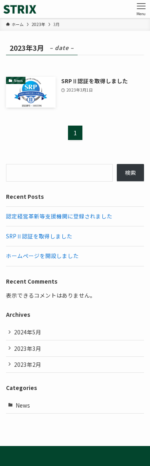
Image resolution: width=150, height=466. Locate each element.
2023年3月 (27, 348)
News (23, 405)
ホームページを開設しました (42, 256)
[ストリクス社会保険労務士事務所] (19, 9)
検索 (130, 172)
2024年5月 (27, 332)
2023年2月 (27, 364)
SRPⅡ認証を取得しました (39, 236)
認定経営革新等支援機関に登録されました (59, 216)
